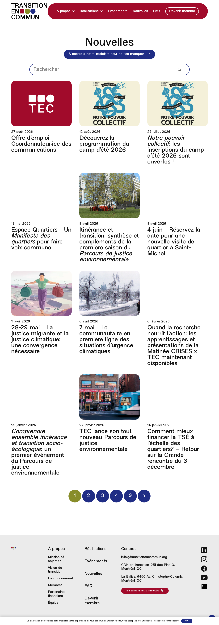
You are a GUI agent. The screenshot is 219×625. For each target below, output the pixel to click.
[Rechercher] (179, 69)
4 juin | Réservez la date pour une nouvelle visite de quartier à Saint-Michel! (173, 242)
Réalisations (95, 549)
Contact (128, 549)
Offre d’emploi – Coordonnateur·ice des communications (41, 144)
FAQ (88, 586)
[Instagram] (204, 559)
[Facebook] (204, 568)
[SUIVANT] (144, 496)
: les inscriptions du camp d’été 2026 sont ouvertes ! (175, 150)
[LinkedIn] (204, 550)
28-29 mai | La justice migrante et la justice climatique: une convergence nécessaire (40, 339)
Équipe (53, 602)
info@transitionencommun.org (144, 557)
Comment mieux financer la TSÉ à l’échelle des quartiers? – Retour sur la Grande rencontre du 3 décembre (173, 449)
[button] (73, 11)
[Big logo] (29, 11)
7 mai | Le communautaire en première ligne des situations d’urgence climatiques (106, 339)
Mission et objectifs (56, 559)
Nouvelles (93, 574)
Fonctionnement (60, 578)
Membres (55, 585)
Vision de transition (55, 569)
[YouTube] (204, 577)
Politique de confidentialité (166, 621)
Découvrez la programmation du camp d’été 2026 (104, 144)
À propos (56, 549)
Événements (95, 561)
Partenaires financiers (56, 594)
